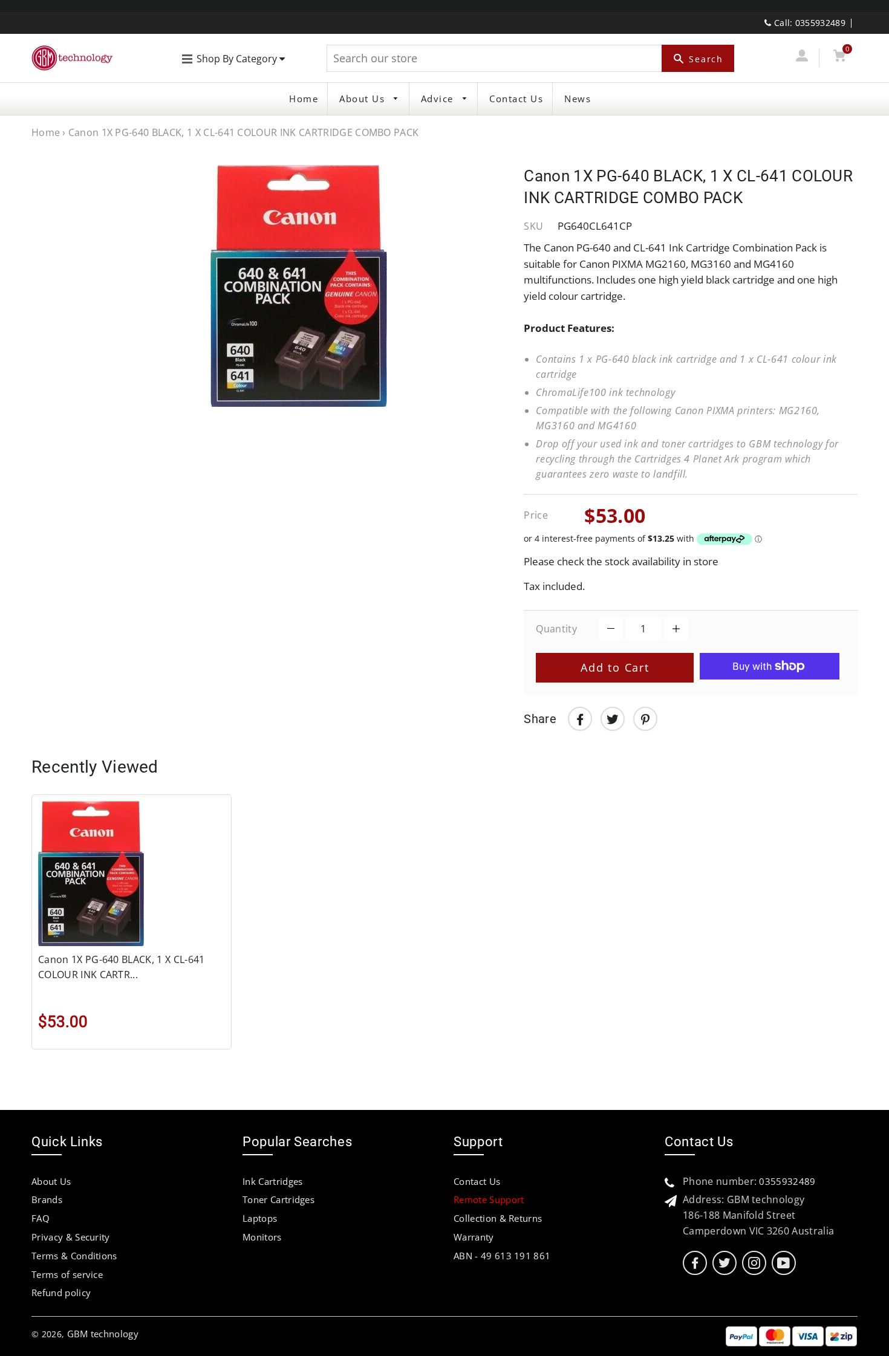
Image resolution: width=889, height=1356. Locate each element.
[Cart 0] (839, 58)
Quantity (556, 628)
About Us (363, 98)
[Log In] (801, 58)
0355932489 (787, 1181)
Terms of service (67, 1274)
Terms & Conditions (74, 1256)
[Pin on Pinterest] (645, 719)
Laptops (260, 1218)
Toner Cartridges (278, 1199)
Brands (46, 1199)
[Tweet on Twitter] (613, 719)
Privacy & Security (70, 1237)
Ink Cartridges (272, 1181)
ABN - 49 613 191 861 (502, 1256)
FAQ (40, 1218)
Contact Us (516, 98)
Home (303, 98)
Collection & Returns (498, 1218)
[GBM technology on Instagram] (754, 1263)
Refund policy (61, 1292)
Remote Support (489, 1199)
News (577, 98)
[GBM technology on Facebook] (695, 1263)
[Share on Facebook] (580, 719)
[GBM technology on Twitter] (724, 1263)
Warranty (474, 1237)
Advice (439, 98)
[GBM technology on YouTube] (783, 1263)
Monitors (262, 1237)
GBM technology (102, 1334)
